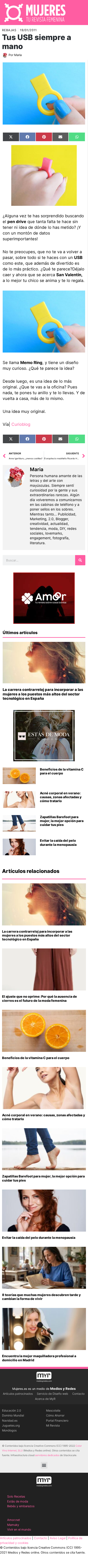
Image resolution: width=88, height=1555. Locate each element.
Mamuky (13, 1525)
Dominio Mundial (13, 1415)
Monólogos (9, 1430)
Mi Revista (53, 1425)
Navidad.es (9, 1420)
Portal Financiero (57, 1420)
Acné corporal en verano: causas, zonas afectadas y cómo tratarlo (61, 797)
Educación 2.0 (11, 1410)
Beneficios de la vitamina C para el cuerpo (61, 771)
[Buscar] (80, 560)
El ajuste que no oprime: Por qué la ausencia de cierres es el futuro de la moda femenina (39, 998)
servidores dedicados (47, 1455)
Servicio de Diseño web (52, 1393)
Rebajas (9, 30)
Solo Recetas (16, 1496)
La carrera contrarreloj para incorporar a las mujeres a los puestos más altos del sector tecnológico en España (43, 694)
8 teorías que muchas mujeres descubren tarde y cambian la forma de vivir (41, 1297)
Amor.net (13, 1520)
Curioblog (20, 424)
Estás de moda (17, 1501)
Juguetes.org (11, 1425)
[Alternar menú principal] (79, 12)
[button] (44, 1465)
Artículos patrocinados (18, 1393)
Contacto (78, 1393)
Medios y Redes (63, 1389)
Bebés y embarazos (21, 1506)
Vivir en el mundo (19, 1529)
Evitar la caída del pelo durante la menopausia (58, 842)
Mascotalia (53, 1410)
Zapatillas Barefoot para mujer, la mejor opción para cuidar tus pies (61, 821)
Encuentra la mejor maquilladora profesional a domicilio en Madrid (39, 1358)
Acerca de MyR (45, 1398)
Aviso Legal (57, 1538)
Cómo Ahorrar (55, 1415)
